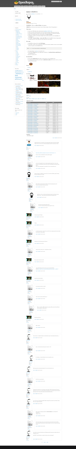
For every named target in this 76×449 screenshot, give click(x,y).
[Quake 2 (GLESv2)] (32, 81)
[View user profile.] (29, 145)
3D (40, 98)
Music (17, 39)
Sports (17, 46)
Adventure (17, 54)
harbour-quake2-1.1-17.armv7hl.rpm (33, 107)
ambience (20, 70)
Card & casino (18, 56)
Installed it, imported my (19, 93)
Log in (53, 137)
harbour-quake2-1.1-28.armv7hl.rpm (33, 123)
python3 (20, 79)
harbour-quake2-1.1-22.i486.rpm (32, 120)
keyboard (18, 73)
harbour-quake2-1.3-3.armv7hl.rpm (33, 131)
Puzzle (17, 58)
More (23, 80)
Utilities (17, 49)
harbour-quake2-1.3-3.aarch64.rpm (33, 132)
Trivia (17, 61)
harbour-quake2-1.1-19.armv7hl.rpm (33, 113)
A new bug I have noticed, (19, 85)
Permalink (27, 149)
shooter (38, 98)
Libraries (17, 64)
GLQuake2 (33, 98)
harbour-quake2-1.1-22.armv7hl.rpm (33, 119)
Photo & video (18, 43)
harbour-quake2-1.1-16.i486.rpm (32, 105)
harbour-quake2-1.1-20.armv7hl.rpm (33, 116)
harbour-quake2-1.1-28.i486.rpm (32, 122)
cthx (27, 147)
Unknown (17, 48)
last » (47, 442)
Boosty (29, 67)
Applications (17, 30)
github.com (30, 71)
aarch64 (16, 70)
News (22, 6)
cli (22, 70)
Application (18, 31)
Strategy (17, 60)
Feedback (43, 6)
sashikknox (33, 13)
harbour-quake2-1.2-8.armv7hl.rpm (33, 128)
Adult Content (18, 32)
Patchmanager (18, 77)
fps (45, 98)
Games (17, 50)
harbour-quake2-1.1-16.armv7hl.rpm (33, 104)
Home (15, 8)
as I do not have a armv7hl (19, 101)
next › (45, 442)
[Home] (24, 3)
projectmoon (17, 112)
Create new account (18, 19)
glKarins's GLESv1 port (48, 31)
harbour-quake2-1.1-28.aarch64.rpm (33, 125)
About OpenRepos (17, 6)
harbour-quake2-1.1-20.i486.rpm (32, 117)
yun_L (16, 113)
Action (30, 95)
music (22, 73)
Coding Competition (18, 29)
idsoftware (43, 98)
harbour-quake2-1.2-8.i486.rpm (32, 126)
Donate (39, 6)
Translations (17, 62)
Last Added (30, 6)
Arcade (17, 55)
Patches (17, 42)
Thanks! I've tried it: (18, 99)
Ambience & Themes (19, 33)
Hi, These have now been (19, 103)
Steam (37, 51)
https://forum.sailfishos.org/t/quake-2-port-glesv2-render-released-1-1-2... (46, 152)
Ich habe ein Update (18, 89)
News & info (18, 41)
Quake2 (30, 98)
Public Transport (18, 44)
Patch (16, 75)
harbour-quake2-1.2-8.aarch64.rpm (33, 129)
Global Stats (35, 6)
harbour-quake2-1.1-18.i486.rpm (32, 111)
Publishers (25, 6)
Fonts (16, 63)
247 (16, 114)
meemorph (28, 340)
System (17, 47)
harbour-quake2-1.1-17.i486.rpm (32, 108)
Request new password (19, 20)
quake (27, 98)
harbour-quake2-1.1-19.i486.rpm (32, 114)
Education (17, 57)
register (56, 137)
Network (17, 40)
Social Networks (18, 45)
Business (17, 34)
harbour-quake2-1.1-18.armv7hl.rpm (33, 110)
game (16, 72)
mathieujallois (28, 217)
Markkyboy (28, 178)
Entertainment (18, 38)
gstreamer (19, 72)
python (17, 79)
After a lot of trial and (19, 97)
